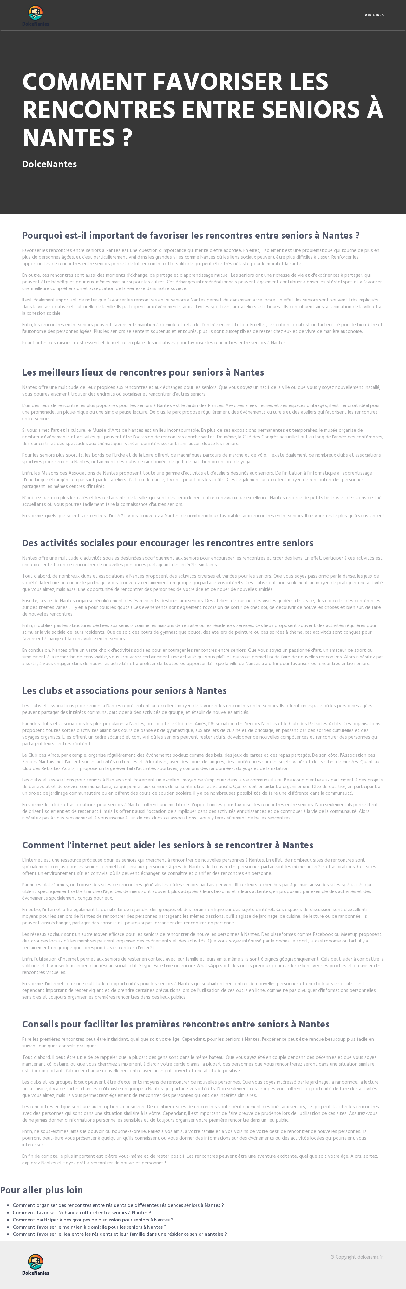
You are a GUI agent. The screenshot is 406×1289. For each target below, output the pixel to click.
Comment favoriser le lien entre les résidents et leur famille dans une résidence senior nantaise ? (120, 1234)
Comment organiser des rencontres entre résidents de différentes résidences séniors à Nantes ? (118, 1206)
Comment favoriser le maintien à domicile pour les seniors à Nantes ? (90, 1227)
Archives (374, 15)
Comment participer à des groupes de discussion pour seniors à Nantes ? (93, 1220)
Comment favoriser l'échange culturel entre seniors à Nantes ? (82, 1213)
